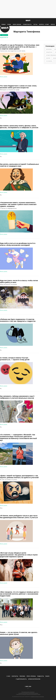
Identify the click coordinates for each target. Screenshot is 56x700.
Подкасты (40, 676)
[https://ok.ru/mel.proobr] (36, 671)
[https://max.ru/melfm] (40, 671)
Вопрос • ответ (44, 24)
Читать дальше (3, 76)
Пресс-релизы (31, 676)
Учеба (9, 24)
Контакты (15, 676)
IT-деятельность (21, 679)
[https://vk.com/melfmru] (24, 671)
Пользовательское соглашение (28, 692)
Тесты (35, 24)
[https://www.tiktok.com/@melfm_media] (28, 671)
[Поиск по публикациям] (1, 20)
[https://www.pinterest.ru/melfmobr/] (32, 671)
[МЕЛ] (28, 20)
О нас (8, 676)
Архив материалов (34, 679)
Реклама (22, 676)
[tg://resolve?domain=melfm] (16, 671)
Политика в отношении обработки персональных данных (28, 694)
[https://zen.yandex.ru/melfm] (20, 671)
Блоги (53, 24)
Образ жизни (17, 24)
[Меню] (53, 20)
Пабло (47, 676)
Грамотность (27, 24)
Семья (3, 24)
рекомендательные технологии (37, 696)
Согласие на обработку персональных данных (28, 693)
